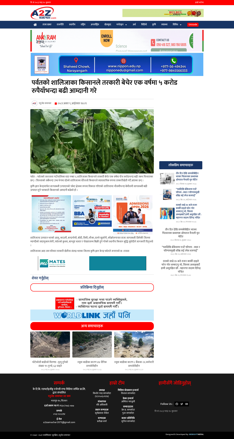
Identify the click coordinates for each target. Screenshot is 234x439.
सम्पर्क (59, 383)
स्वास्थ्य (164, 25)
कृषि (154, 25)
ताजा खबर (47, 25)
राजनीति (60, 25)
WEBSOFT (196, 434)
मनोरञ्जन (119, 25)
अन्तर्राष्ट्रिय (95, 25)
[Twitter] (181, 404)
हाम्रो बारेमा (199, 2)
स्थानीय (72, 25)
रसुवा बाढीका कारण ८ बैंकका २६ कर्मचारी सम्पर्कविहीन (134, 364)
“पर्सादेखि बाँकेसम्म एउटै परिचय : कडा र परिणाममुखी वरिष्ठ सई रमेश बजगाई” (181, 249)
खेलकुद (107, 25)
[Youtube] (186, 404)
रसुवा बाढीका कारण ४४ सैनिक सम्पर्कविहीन (92, 364)
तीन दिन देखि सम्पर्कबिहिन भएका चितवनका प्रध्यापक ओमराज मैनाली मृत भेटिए (180, 233)
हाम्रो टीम (117, 383)
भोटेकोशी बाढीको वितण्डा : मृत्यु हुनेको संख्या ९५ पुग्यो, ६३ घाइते (50, 364)
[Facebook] (176, 404)
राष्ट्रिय (83, 25)
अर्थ (134, 25)
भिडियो (144, 25)
